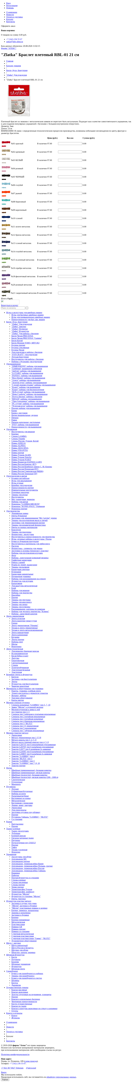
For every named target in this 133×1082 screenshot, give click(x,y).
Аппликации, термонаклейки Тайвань (28, 871)
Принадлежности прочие (22, 488)
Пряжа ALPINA (18, 446)
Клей (13, 588)
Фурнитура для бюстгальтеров (24, 684)
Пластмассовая (18, 924)
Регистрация (11, 5)
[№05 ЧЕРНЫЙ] (4, 180)
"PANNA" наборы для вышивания (26, 375)
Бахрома (15, 962)
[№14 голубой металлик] (4, 254)
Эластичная (16, 672)
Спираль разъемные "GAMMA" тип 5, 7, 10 (30, 705)
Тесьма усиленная (19, 850)
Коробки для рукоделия (21, 485)
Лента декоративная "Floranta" (24, 625)
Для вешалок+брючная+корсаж (25, 651)
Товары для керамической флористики (28, 525)
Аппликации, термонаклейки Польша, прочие (32, 866)
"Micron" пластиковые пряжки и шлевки (29, 908)
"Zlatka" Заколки (18, 326)
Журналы (15, 1018)
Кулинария (16, 572)
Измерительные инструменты (24, 490)
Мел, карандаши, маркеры (23, 499)
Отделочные (16, 782)
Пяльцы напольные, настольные (25, 422)
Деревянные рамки (19, 513)
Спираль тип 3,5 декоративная (24, 726)
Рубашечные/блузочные (22, 791)
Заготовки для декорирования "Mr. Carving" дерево (34, 518)
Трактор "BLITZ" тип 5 (21, 758)
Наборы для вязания (20, 590)
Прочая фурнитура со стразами (25, 878)
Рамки (14, 420)
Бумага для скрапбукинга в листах (26, 978)
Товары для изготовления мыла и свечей (29, 520)
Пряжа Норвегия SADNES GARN (26, 462)
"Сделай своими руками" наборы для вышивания (33, 385)
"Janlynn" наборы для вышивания (26, 371)
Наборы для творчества (21, 593)
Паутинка (15, 840)
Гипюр (14, 623)
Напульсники (17, 824)
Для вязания (11, 429)
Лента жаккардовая (20, 632)
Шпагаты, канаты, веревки (23, 952)
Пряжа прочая (17, 453)
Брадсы (14, 983)
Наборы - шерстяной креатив (24, 614)
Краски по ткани (18, 1006)
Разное (9, 822)
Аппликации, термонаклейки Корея (27, 864)
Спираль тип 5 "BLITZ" (22, 723)
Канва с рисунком (19, 413)
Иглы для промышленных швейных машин (30, 317)
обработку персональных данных (61, 1077)
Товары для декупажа (21, 600)
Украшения (11, 854)
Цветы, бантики (18, 899)
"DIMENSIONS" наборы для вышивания (29, 366)
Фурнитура (16, 966)
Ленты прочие (17, 639)
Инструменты (17, 497)
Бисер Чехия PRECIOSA (22, 336)
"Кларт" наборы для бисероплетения (27, 389)
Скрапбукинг (12, 971)
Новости (10, 14)
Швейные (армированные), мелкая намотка (30, 773)
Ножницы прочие (19, 509)
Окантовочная (17, 660)
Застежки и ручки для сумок (24, 903)
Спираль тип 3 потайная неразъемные (28, 716)
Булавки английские (20, 478)
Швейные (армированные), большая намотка (31, 770)
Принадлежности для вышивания (26, 427)
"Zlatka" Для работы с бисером (25, 333)
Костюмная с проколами (22, 803)
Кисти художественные (21, 1004)
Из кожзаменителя (19, 653)
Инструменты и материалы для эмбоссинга (30, 544)
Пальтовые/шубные (20, 796)
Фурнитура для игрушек (22, 581)
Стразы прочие (18, 885)
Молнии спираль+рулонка (18, 702)
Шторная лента (18, 969)
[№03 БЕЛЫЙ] (4, 163)
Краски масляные (19, 990)
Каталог (9, 19)
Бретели (15, 677)
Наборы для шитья (19, 502)
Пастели (15, 546)
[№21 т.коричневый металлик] (4, 296)
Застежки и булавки (20, 915)
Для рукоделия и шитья (16, 476)
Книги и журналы (14, 1013)
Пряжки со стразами (20, 931)
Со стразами (16, 819)
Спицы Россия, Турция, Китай (25, 441)
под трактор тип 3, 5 (20, 712)
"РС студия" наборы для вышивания (27, 403)
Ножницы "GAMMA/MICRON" (25, 504)
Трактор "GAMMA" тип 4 (23, 756)
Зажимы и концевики (21, 913)
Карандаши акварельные (22, 574)
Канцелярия (16, 583)
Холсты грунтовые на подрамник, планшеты (31, 994)
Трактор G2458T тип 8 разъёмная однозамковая (32, 751)
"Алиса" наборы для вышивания (25, 380)
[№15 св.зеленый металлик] (4, 263)
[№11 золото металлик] (4, 229)
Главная (9, 61)
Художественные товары (17, 987)
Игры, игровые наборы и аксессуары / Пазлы (31, 539)
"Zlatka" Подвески (19, 329)
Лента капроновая (19, 635)
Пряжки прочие (18, 929)
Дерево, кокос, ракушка (21, 805)
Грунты (14, 1011)
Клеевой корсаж (18, 836)
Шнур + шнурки (13, 943)
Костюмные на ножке (21, 798)
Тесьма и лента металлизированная (27, 630)
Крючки (15, 434)
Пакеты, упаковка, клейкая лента (26, 691)
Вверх (3, 1072)
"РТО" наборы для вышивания (25, 425)
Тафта (14, 847)
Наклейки (15, 595)
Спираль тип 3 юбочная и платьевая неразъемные (33, 714)
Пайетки (15, 875)
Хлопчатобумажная (20, 667)
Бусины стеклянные (20, 347)
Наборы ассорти (18, 794)
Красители (16, 530)
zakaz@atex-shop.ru (14, 41)
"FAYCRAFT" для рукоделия (24, 354)
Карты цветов (17, 700)
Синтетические (18, 780)
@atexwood (31, 1068)
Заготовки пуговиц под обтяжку (25, 812)
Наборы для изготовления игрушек (27, 553)
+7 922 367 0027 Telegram (12, 1068)
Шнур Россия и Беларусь (22, 948)
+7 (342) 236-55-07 (18, 1063)
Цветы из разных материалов (24, 527)
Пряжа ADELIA (18, 443)
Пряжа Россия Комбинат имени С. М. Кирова (31, 467)
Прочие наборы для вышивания (25, 408)
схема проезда (31, 1061)
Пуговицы (11, 787)
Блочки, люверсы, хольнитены (25, 910)
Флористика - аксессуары (22, 534)
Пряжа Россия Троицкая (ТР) (24, 474)
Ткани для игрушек (20, 831)
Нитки (9, 768)
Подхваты (15, 959)
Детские (15, 789)
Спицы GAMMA (19, 436)
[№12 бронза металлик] (4, 238)
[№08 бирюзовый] (4, 204)
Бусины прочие (18, 345)
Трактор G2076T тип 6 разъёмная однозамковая (32, 747)
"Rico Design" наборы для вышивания (28, 378)
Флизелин (15, 852)
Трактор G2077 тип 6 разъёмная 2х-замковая (31, 749)
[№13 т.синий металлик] (4, 246)
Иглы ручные (17, 483)
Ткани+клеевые (13, 829)
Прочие (14, 815)
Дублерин (15, 833)
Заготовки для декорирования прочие (28, 523)
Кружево (15, 637)
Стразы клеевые (18, 880)
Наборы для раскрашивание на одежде (28, 579)
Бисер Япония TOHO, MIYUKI (25, 343)
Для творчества (13, 511)
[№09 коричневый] (4, 213)
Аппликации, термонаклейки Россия (27, 868)
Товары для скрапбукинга (22, 976)
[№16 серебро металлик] (4, 271)
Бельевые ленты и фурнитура (19, 674)
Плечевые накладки (20, 492)
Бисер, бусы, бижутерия (16, 70)
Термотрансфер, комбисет (22, 892)
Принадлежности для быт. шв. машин (28, 319)
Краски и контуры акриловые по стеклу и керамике (34, 1008)
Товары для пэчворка (20, 607)
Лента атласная (18, 618)
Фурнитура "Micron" (20, 894)
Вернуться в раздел (9, 305)
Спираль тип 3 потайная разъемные (27, 719)
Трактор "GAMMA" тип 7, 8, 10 (25, 763)
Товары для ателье (19, 495)
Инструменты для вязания (23, 432)
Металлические (18, 801)
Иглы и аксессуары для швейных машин (24, 312)
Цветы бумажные (19, 516)
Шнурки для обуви (19, 950)
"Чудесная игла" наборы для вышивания (29, 406)
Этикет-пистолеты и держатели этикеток (29, 693)
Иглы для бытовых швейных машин (27, 315)
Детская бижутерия (20, 357)
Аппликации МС (19, 859)
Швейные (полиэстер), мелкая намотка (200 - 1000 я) (34, 777)
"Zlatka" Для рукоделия (16, 75)
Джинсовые (16, 735)
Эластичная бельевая (20, 670)
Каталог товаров (13, 66)
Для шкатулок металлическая (24, 586)
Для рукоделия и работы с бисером (26, 352)
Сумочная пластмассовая (22, 936)
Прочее (14, 597)
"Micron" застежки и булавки (24, 906)
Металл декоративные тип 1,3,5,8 (26, 737)
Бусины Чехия (17, 350)
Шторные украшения (20, 964)
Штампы (15, 980)
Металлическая (18, 922)
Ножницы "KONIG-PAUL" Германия (28, 506)
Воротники (16, 646)
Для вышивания (13, 364)
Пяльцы (14, 418)
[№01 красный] (4, 146)
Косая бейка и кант (19, 656)
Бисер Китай (17, 340)
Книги (14, 1015)
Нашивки (15, 873)
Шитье (14, 644)
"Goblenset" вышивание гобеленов (26, 368)
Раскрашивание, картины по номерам (28, 609)
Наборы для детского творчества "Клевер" (30, 611)
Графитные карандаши (21, 560)
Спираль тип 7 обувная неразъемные (27, 730)
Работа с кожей (18, 562)
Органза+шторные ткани (22, 838)
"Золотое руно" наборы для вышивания (29, 382)
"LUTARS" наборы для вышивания (27, 373)
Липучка (15, 658)
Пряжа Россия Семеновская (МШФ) (27, 471)
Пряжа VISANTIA (19, 450)
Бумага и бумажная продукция (25, 541)
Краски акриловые (19, 992)
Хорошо (5, 1080)
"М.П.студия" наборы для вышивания (28, 392)
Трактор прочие (18, 765)
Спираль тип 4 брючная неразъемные (28, 721)
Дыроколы (16, 985)
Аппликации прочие (20, 861)
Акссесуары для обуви (21, 857)
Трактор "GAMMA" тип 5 (23, 761)
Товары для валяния (20, 567)
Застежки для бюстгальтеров (24, 679)
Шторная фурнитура (15, 955)
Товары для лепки (19, 604)
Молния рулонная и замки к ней (25, 709)
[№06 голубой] (4, 188)
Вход (8, 3)
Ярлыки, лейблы (18, 695)
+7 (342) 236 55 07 (14, 39)
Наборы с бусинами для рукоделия (26, 361)
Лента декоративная (15, 616)
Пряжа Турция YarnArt (21, 457)
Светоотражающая (19, 663)
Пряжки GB (16, 927)
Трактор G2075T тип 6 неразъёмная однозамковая (33, 744)
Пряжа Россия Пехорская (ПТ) (24, 469)
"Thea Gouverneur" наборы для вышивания (30, 401)
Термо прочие (17, 887)
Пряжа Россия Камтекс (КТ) (23, 464)
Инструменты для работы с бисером (27, 359)
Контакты (10, 22)
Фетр (13, 555)
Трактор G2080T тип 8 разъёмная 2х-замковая (31, 754)
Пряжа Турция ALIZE (21, 455)
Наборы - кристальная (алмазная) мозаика (29, 558)
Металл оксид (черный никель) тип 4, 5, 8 (30, 742)
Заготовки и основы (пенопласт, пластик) (29, 551)
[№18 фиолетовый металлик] (4, 279)
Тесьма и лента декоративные (24, 628)
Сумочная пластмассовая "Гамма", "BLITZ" (30, 938)
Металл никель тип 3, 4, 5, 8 (23, 740)
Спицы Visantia (18, 439)
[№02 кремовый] (4, 155)
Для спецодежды (18, 810)
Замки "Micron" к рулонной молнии (27, 707)
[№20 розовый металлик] (4, 287)
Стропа (14, 665)
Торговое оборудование (21, 698)
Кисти (14, 957)
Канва (14, 410)
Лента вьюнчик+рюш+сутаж (24, 621)
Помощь (10, 8)
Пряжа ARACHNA (19, 448)
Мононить (16, 784)
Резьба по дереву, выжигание (24, 565)
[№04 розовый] (4, 171)
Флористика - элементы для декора (26, 548)
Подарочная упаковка (21, 576)
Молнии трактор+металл (17, 733)
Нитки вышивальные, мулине (24, 415)
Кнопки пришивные (20, 920)
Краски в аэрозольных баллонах (25, 999)
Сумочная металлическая (22, 934)
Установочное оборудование (24, 941)
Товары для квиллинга (21, 602)
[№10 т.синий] (4, 221)
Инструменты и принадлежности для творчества (33, 537)
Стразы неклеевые (19, 882)
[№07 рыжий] (4, 196)
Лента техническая (14, 649)
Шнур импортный (19, 945)
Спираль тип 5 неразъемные (23, 728)
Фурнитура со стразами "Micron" (26, 896)
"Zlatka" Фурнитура (20, 331)
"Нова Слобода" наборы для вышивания (29, 394)
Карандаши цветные (20, 569)
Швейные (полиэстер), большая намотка (29, 775)
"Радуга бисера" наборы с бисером (26, 396)
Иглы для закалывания (21, 481)
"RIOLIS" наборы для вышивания (26, 399)
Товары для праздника (21, 532)
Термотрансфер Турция (21, 889)
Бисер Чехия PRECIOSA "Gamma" (26, 338)
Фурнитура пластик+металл (18, 901)
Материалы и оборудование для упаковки (24, 688)
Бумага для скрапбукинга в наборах (27, 973)
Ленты (14, 681)
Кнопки (14, 917)
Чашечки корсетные (20, 686)
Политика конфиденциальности (15, 1054)
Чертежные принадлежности (24, 1001)
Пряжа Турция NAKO (21, 460)
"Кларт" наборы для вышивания (25, 387)
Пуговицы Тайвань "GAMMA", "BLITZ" (29, 817)
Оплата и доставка (14, 17)
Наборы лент (17, 642)
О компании (11, 12)
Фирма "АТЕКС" (8, 48)
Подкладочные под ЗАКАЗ (23, 843)
